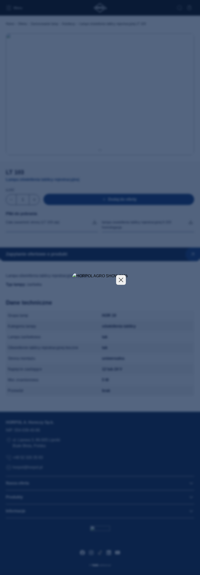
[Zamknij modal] (121, 280)
